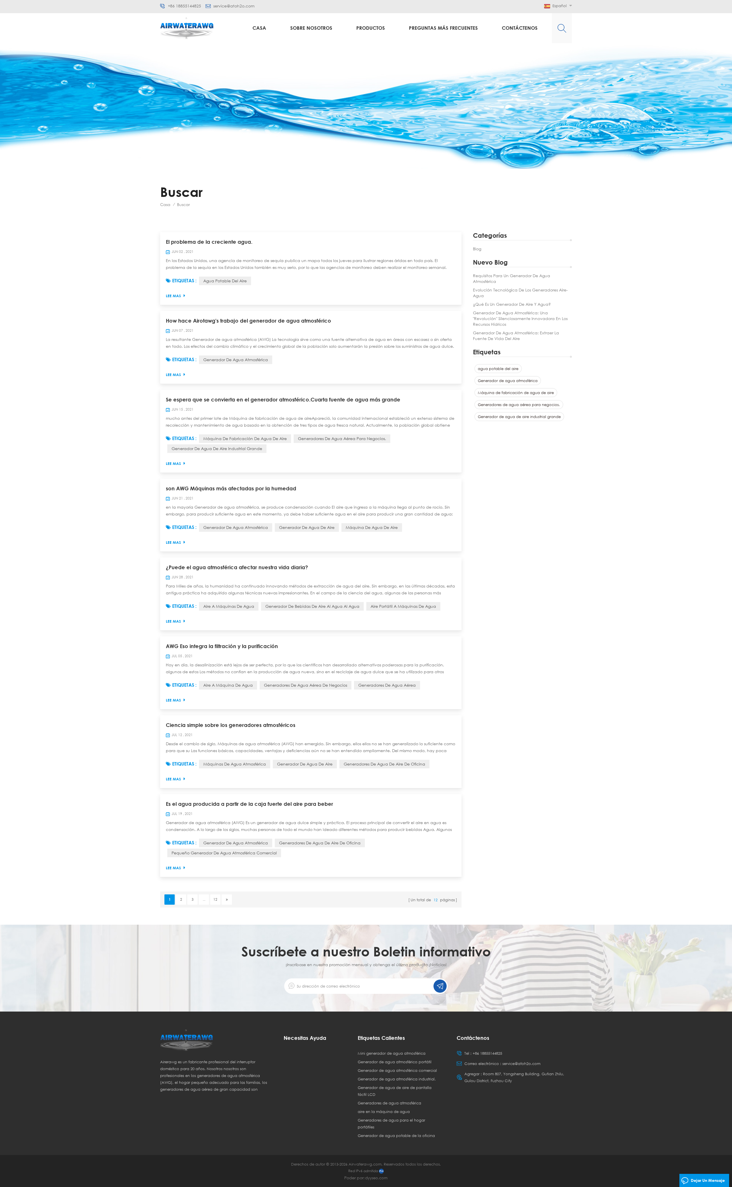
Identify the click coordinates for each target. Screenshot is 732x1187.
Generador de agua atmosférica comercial (397, 1070)
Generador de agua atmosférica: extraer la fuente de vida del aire (516, 335)
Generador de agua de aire (307, 527)
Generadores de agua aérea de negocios (305, 685)
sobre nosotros (311, 28)
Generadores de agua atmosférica (389, 1103)
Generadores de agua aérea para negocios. (519, 404)
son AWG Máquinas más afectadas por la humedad (231, 488)
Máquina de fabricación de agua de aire (516, 392)
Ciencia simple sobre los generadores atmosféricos (230, 725)
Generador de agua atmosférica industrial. (397, 1079)
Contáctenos (520, 28)
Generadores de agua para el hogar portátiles (391, 1123)
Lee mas (173, 295)
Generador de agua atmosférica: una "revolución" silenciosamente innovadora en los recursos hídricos (520, 318)
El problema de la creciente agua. (209, 242)
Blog (477, 248)
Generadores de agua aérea (387, 685)
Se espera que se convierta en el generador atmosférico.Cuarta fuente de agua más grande (283, 399)
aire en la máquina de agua (384, 1111)
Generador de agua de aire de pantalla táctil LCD (394, 1091)
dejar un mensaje (708, 1180)
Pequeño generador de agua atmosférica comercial (224, 852)
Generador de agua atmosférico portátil (394, 1062)
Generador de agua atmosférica (508, 380)
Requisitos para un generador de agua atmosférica (511, 278)
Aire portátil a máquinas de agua (403, 606)
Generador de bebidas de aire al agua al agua (312, 606)
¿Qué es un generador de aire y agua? (512, 304)
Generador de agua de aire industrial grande (519, 416)
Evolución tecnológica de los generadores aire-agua (520, 292)
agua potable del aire (498, 368)
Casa (259, 28)
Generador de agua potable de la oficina (396, 1135)
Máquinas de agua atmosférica (234, 764)
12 (215, 899)
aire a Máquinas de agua (228, 606)
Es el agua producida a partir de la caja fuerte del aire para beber (249, 804)
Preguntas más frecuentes (443, 28)
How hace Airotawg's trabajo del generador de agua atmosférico (248, 320)
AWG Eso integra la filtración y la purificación (222, 646)
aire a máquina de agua (228, 685)
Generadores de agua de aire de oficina (384, 764)
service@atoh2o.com (233, 6)
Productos (370, 28)
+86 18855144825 (184, 6)
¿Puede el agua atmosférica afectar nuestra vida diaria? (237, 567)
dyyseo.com (376, 1178)
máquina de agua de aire (372, 527)
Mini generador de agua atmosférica (391, 1053)
